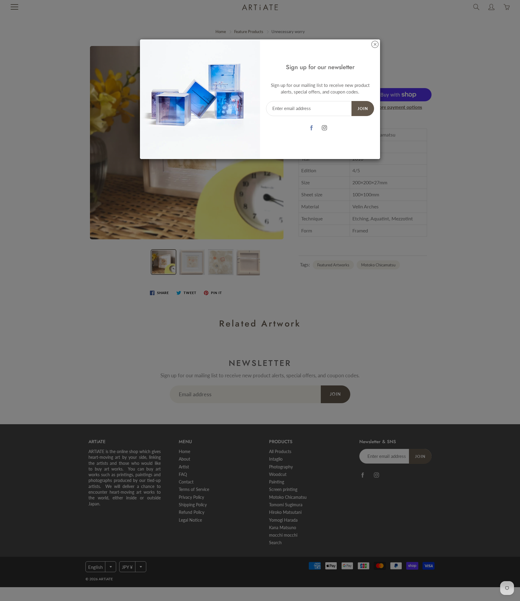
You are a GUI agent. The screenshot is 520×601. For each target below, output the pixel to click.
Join (363, 108)
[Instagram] (324, 128)
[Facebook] (311, 128)
